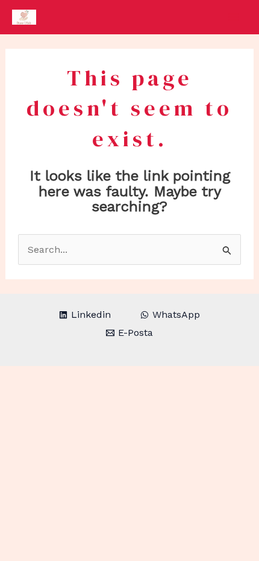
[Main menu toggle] (233, 17)
